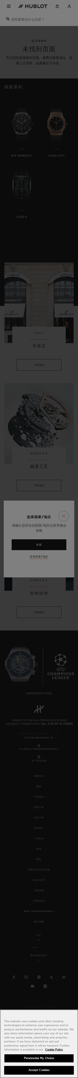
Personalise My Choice (39, 1058)
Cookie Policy (54, 1049)
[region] (39, 1044)
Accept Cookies (39, 1070)
